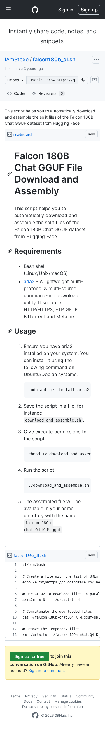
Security (49, 696)
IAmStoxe (17, 59)
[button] (83, 80)
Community (85, 696)
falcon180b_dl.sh (54, 59)
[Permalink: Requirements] (10, 251)
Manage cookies (68, 701)
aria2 (29, 281)
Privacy (31, 696)
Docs (28, 701)
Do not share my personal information (52, 706)
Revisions (50, 93)
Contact (43, 701)
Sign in (66, 10)
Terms (15, 696)
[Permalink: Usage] (10, 331)
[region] (52, 344)
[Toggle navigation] (8, 9)
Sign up (89, 10)
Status (66, 696)
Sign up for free (29, 656)
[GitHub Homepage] (35, 715)
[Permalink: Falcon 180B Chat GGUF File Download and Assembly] (10, 173)
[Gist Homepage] (35, 9)
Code (19, 93)
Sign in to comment (46, 670)
